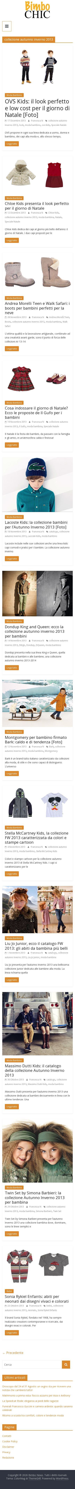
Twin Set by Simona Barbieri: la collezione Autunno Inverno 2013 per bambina (35, 1197)
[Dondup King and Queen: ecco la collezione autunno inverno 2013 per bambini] (37, 573)
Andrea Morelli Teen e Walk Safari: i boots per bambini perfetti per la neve (37, 308)
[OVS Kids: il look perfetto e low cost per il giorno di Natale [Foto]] (37, 48)
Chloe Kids (53, 212)
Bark (51, 746)
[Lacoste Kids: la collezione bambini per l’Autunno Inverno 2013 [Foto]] (37, 459)
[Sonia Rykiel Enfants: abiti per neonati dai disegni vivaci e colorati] (37, 1248)
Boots (8, 321)
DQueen (40, 645)
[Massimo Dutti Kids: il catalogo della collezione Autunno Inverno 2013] (37, 994)
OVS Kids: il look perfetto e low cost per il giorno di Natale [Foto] (37, 107)
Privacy (6, 1452)
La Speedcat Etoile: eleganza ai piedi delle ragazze (30, 1401)
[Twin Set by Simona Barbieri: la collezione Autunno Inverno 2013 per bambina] (37, 1121)
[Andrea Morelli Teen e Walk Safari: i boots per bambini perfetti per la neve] (37, 255)
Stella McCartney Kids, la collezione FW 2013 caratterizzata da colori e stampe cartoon (36, 837)
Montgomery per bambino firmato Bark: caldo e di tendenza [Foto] (36, 739)
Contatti (6, 1436)
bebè (49, 1305)
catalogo (53, 531)
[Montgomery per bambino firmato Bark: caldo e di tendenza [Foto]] (37, 682)
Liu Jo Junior (33, 957)
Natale (58, 217)
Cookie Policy (9, 1441)
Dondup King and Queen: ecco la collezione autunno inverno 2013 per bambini (35, 631)
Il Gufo (22, 426)
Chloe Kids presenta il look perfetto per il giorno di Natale (37, 206)
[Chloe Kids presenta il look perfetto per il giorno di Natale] (37, 158)
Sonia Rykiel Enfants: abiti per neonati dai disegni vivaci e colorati (37, 1299)
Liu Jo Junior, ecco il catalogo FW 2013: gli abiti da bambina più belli (36, 946)
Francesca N (37, 120)
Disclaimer (8, 1446)
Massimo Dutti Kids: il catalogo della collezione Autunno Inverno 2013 (34, 1070)
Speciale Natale (58, 125)
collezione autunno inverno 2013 (21, 217)
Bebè (9, 1291)
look (21, 125)
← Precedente (12, 1353)
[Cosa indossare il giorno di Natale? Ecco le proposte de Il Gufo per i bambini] (37, 363)
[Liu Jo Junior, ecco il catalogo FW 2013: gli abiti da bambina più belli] (37, 888)
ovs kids (46, 125)
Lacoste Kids (34, 536)
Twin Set (57, 1211)
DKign (22, 645)
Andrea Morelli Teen (59, 317)
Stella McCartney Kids (46, 851)
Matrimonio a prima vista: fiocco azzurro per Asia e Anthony (36, 1395)
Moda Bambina (14, 198)
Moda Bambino (14, 95)
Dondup (30, 645)
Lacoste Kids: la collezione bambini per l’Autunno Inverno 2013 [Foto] (36, 524)
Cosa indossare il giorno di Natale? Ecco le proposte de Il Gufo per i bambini (36, 412)
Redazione (8, 1457)
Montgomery (51, 750)
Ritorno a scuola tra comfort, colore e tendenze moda (33, 1415)
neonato (32, 1310)
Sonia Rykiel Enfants (47, 1310)
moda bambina (46, 217)
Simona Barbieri (44, 1211)
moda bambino (32, 125)
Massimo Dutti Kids (37, 1084)
